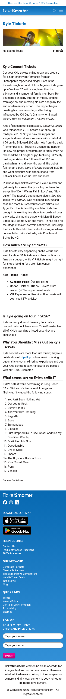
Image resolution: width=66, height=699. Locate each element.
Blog (5, 584)
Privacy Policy (10, 601)
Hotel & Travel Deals (14, 577)
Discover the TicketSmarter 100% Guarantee (33, 3)
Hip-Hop (26, 357)
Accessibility (10, 608)
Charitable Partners (13, 570)
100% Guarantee (12, 553)
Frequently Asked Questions (18, 550)
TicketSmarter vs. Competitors (20, 573)
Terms (6, 597)
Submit (9, 655)
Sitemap (7, 611)
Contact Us (9, 546)
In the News (9, 580)
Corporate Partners (13, 566)
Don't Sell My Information (17, 604)
